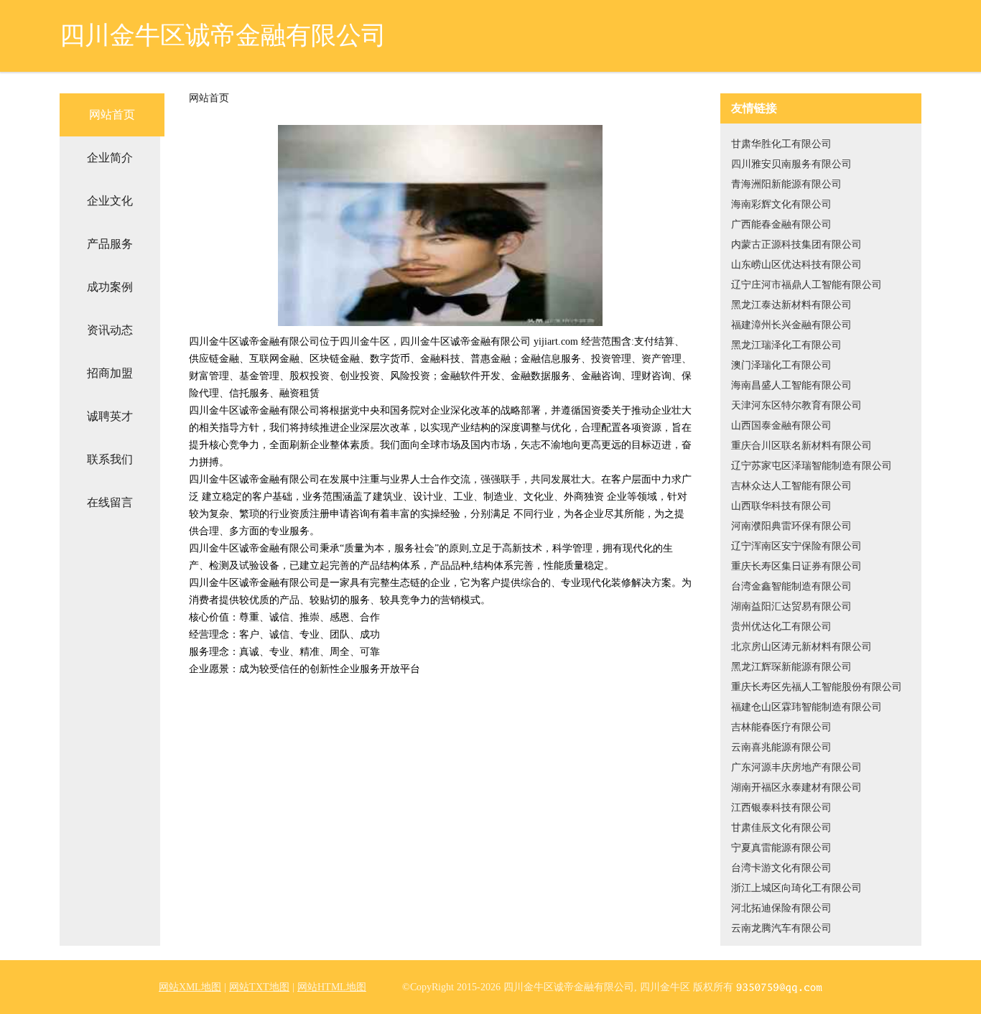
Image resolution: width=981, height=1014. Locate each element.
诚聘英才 (110, 416)
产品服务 (110, 244)
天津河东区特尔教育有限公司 (796, 405)
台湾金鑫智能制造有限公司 (791, 586)
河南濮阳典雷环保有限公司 (791, 526)
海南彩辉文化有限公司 (781, 204)
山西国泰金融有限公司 (781, 425)
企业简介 (110, 158)
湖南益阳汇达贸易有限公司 (791, 606)
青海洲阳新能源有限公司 (786, 184)
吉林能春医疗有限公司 (781, 727)
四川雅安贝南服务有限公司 (791, 164)
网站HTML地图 (331, 987)
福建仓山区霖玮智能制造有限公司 (806, 707)
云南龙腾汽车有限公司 (781, 928)
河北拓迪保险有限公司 (781, 908)
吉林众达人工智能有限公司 (791, 485)
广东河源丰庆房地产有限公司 (796, 767)
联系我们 (110, 459)
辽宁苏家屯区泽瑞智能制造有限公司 (811, 465)
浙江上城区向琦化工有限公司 (796, 888)
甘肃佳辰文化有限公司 (781, 827)
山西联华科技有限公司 (781, 506)
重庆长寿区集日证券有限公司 (796, 566)
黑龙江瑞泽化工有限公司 (786, 345)
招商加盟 (110, 373)
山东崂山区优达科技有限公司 (796, 264)
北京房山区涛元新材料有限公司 (801, 646)
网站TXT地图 (259, 987)
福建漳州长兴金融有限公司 (791, 325)
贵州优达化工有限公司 (781, 626)
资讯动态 (110, 330)
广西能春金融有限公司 (781, 224)
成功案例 (110, 287)
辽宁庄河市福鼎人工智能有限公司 (806, 284)
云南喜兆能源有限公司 (781, 747)
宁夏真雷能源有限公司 (781, 847)
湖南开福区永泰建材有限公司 (796, 787)
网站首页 (112, 114)
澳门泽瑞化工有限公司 (781, 365)
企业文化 (110, 201)
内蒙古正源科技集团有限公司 (796, 244)
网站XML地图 (190, 987)
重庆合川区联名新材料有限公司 (801, 445)
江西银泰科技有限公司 (781, 807)
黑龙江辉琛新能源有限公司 (791, 666)
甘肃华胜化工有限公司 (781, 144)
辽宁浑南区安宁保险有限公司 (796, 546)
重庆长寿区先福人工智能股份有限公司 (816, 687)
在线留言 (110, 502)
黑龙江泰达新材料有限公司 (791, 304)
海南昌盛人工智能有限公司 (791, 385)
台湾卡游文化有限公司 (781, 867)
